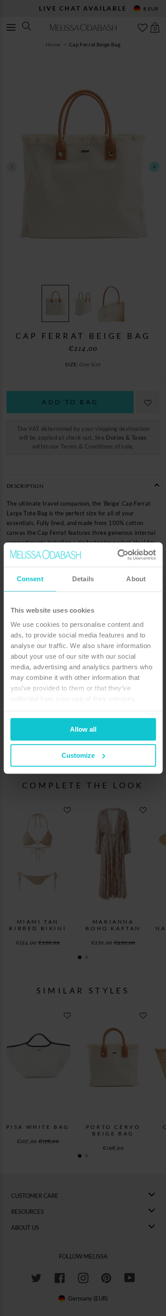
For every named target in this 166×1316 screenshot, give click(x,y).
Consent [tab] (30, 579)
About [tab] (136, 579)
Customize (78, 755)
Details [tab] (83, 579)
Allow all (83, 729)
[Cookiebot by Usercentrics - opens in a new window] (118, 554)
